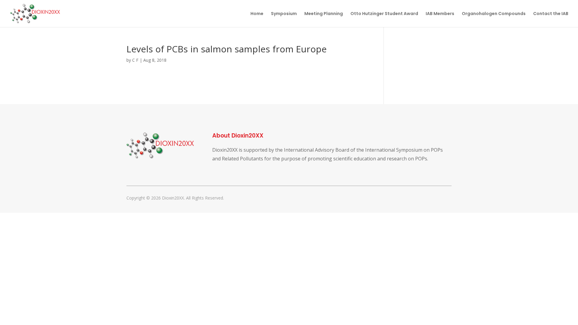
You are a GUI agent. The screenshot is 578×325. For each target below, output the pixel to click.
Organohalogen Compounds (494, 14)
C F (135, 60)
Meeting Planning (323, 14)
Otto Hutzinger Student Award (384, 14)
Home (256, 14)
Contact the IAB (550, 14)
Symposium (284, 14)
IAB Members (440, 14)
